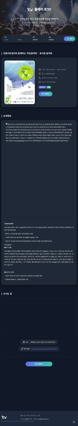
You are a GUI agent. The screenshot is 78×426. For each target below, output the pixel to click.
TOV (16, 421)
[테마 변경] (74, 422)
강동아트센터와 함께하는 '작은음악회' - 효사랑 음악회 (27, 53)
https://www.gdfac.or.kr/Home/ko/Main (44, 349)
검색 (71, 39)
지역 (34, 37)
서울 (49, 87)
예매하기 (47, 94)
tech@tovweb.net (43, 419)
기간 (5, 37)
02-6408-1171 (27, 419)
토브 (21, 415)
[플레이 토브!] (4, 418)
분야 (50, 37)
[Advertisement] (39, 392)
